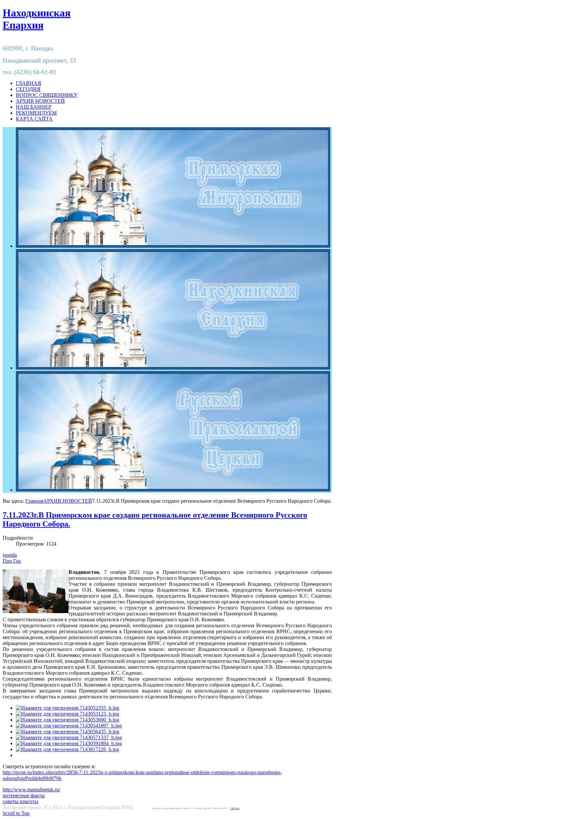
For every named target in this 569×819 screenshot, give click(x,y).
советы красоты (20, 801)
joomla (10, 555)
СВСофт (234, 808)
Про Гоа (12, 561)
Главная (34, 501)
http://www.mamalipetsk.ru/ (31, 789)
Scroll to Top (16, 813)
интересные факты (24, 795)
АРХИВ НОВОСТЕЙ (67, 501)
